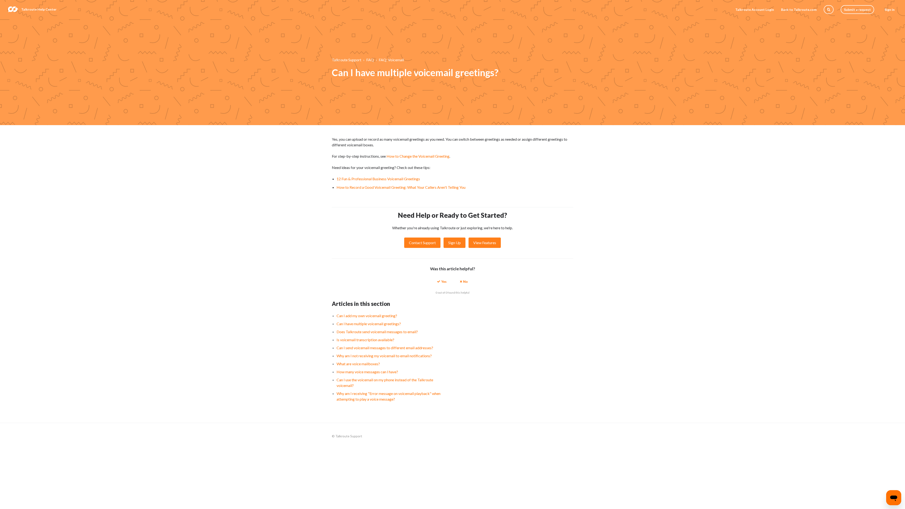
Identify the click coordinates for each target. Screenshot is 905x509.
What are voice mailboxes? (358, 363)
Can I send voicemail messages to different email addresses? (385, 347)
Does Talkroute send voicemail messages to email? (377, 331)
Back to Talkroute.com (799, 10)
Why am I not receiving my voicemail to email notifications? (384, 355)
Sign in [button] (889, 10)
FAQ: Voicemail (391, 59)
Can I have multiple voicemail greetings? (369, 323)
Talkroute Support (346, 59)
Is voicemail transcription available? (365, 339)
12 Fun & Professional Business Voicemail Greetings (378, 179)
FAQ (370, 59)
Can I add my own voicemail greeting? (367, 315)
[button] (442, 281)
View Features (484, 242)
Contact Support (422, 242)
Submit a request (857, 10)
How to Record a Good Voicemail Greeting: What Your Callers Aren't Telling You (401, 187)
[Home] (13, 9)
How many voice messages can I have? (367, 371)
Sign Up (454, 242)
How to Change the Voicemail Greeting (418, 156)
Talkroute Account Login (754, 10)
